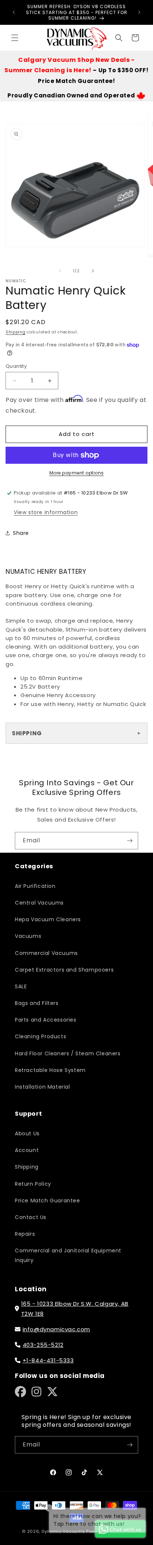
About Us (27, 1133)
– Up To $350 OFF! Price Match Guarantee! (76, 70)
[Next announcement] (139, 12)
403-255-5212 (43, 1345)
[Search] (119, 38)
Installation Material (42, 1087)
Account (27, 1150)
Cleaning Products (40, 1036)
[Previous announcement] (14, 12)
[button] (15, 38)
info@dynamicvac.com (56, 1329)
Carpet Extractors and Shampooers (64, 969)
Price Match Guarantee (47, 1200)
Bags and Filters (37, 1003)
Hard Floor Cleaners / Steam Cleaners (68, 1053)
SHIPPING (27, 733)
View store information (46, 512)
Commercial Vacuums (46, 953)
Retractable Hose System (50, 1070)
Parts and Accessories (45, 1019)
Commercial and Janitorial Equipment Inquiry (68, 1255)
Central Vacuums (39, 902)
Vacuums (28, 936)
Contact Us (30, 1217)
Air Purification (35, 886)
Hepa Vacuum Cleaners (48, 919)
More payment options (76, 473)
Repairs (25, 1234)
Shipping (16, 332)
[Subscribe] (129, 840)
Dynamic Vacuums (63, 1531)
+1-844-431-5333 (48, 1360)
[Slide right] (93, 271)
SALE (21, 986)
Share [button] (21, 533)
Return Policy (33, 1184)
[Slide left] (60, 271)
